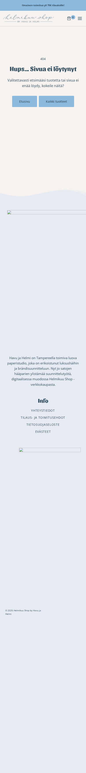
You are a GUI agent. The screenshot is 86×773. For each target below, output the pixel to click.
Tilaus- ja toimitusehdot (43, 417)
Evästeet (43, 431)
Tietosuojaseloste (43, 424)
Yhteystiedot (43, 410)
